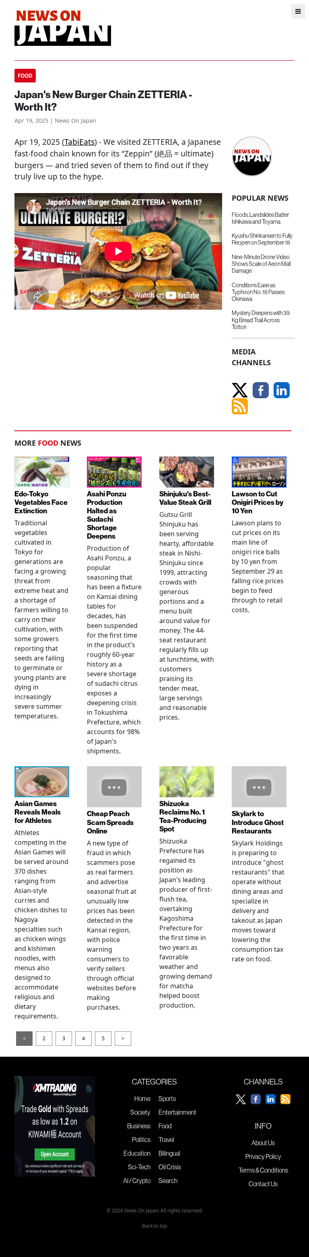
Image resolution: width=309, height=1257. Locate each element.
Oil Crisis (170, 1167)
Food (165, 1126)
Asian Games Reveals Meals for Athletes (37, 812)
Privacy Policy (263, 1156)
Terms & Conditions (263, 1170)
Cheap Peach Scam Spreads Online (110, 822)
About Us (263, 1143)
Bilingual (169, 1153)
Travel (166, 1140)
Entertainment (177, 1112)
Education (137, 1153)
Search (168, 1181)
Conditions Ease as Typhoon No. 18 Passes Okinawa (258, 292)
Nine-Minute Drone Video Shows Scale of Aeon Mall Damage (261, 264)
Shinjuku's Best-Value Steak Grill (185, 498)
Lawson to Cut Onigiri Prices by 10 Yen (257, 502)
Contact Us (263, 1184)
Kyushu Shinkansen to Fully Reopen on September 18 (262, 239)
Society (140, 1112)
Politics (141, 1140)
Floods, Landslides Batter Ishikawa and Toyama (260, 218)
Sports (167, 1098)
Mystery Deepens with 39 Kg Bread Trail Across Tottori (261, 320)
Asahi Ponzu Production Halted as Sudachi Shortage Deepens (106, 515)
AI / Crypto (136, 1181)
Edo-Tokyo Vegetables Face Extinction (41, 502)
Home (142, 1098)
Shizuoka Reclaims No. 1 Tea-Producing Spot (182, 816)
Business (138, 1126)
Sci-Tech (139, 1167)
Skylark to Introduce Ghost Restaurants (258, 822)
